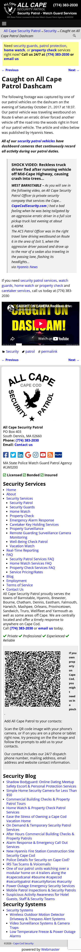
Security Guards (22, 507)
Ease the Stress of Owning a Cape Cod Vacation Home (36, 818)
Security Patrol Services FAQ (32, 559)
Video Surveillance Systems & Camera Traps (40, 925)
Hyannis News (27, 267)
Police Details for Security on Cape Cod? (38, 859)
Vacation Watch (22, 546)
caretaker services (16, 290)
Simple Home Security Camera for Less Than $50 (41, 792)
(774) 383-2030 (57, 54)
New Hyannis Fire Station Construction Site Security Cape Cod (40, 853)
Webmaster (50, 949)
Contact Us (15, 589)
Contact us (24, 444)
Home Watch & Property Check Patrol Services (36, 810)
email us (11, 58)
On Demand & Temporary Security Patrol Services (38, 827)
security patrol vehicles (36, 141)
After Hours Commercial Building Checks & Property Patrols (40, 836)
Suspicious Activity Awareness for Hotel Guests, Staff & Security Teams (37, 896)
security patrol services (38, 280)
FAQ (9, 554)
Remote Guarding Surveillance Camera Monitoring (40, 535)
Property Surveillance (27, 528)
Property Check (22, 515)
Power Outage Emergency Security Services (40, 886)
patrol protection (53, 45)
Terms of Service (19, 585)
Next (73, 70)
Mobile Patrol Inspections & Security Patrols (41, 890)
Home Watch (20, 511)
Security (50, 30)
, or (30, 50)
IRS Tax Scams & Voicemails (28, 864)
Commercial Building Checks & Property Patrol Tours (38, 801)
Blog (10, 576)
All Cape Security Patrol (22, 30)
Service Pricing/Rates (26, 572)
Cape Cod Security (23, 943)
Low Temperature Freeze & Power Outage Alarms (43, 933)
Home (11, 489)
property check (51, 285)
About (11, 494)
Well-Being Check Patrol (29, 541)
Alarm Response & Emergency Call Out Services (37, 844)
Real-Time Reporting (22, 550)
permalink (49, 351)
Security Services (19, 498)
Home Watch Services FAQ (31, 563)
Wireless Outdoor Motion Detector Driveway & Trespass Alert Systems (37, 916)
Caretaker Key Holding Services (34, 524)
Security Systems (19, 910)
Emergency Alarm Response (32, 520)
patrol (30, 351)
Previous (10, 70)
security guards (25, 45)
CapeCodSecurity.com (29, 205)
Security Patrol (21, 502)
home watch (24, 285)
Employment (16, 580)
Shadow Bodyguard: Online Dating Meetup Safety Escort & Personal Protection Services (41, 784)
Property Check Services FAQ (32, 567)
